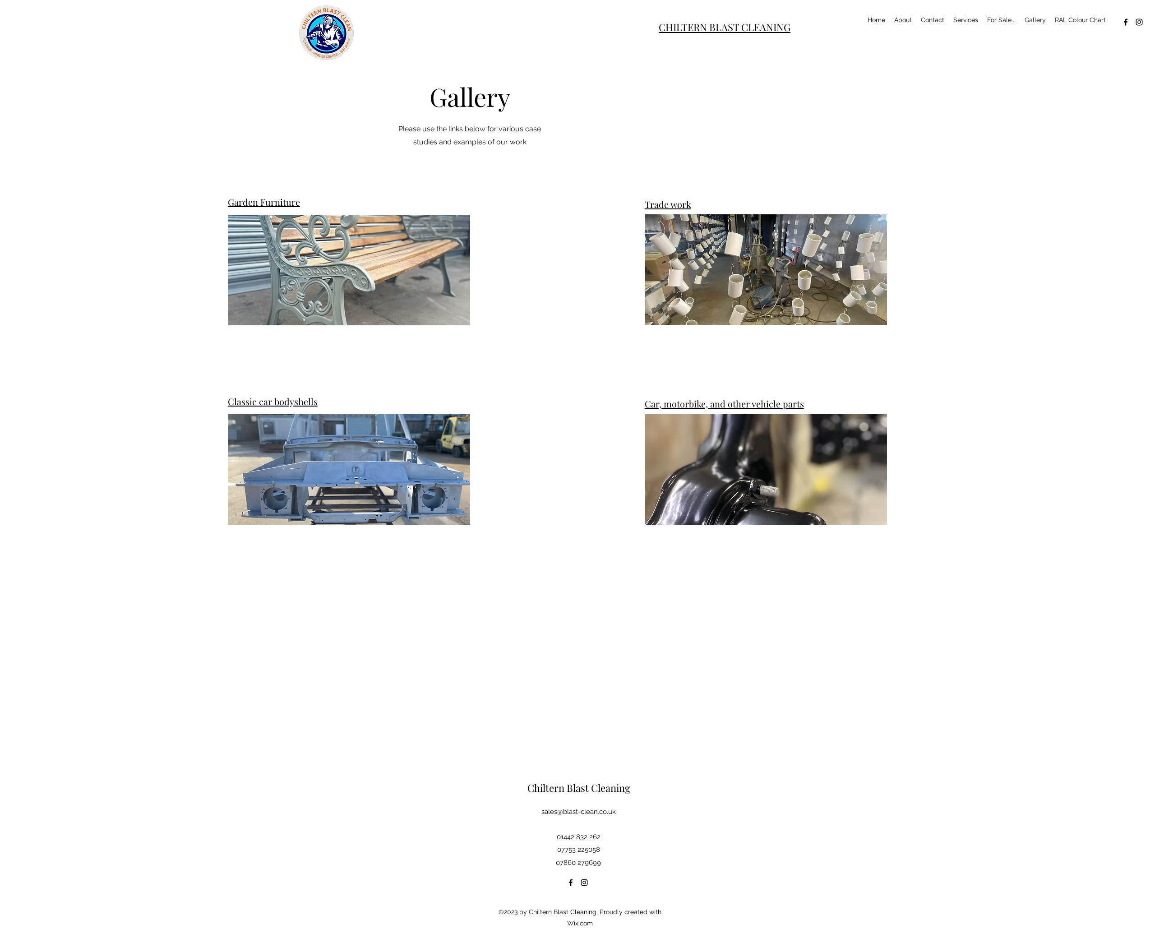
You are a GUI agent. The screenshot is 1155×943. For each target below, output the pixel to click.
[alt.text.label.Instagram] (1139, 22)
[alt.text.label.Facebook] (1125, 22)
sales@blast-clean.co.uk (578, 812)
